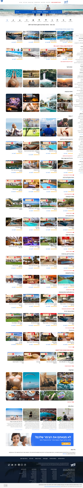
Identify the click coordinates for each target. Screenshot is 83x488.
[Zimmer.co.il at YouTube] (19, 464)
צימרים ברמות (44, 480)
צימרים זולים (34, 472)
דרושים (73, 481)
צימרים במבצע (34, 470)
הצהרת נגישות (38, 458)
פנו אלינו (64, 454)
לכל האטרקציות (70, 402)
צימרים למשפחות (37, 2)
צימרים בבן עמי (44, 476)
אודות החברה (72, 479)
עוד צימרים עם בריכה (69, 232)
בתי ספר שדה (34, 481)
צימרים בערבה (54, 475)
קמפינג (35, 479)
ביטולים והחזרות (53, 458)
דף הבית (73, 478)
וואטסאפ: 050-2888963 (71, 473)
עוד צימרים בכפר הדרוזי (69, 327)
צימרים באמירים (44, 470)
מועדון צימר (73, 480)
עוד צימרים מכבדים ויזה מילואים (68, 156)
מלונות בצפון (24, 476)
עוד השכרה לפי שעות (69, 251)
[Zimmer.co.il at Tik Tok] (9, 464)
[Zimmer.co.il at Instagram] (22, 464)
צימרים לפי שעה (33, 478)
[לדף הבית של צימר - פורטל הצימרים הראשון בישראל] (73, 464)
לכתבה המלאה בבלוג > (18, 429)
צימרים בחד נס (44, 472)
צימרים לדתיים (34, 474)
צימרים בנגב (55, 474)
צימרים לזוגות (43, 2)
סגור (5, 485)
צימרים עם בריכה (33, 482)
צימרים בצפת (44, 478)
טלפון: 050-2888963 (71, 472)
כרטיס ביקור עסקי (23, 458)
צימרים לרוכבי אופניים (32, 480)
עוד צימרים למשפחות (69, 289)
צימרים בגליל (54, 479)
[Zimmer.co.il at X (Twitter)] (12, 464)
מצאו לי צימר (25, 2)
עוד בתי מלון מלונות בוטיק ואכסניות (67, 308)
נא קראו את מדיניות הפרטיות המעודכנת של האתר (52, 486)
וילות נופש (24, 470)
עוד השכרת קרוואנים (69, 213)
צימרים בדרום (54, 473)
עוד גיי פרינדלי (70, 347)
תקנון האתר (45, 458)
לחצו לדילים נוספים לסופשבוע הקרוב (67, 61)
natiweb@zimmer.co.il (70, 476)
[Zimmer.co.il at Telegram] (15, 464)
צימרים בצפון (48, 2)
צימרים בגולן (55, 478)
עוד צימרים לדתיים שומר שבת (68, 175)
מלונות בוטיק (24, 475)
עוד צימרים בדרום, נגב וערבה (68, 270)
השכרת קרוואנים (30, 2)
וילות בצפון (24, 472)
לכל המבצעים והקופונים (69, 366)
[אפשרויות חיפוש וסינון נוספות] (41, 17)
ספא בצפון (24, 474)
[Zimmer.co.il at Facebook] (25, 464)
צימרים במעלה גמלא (43, 482)
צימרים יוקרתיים (33, 473)
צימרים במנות (44, 481)
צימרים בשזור (44, 473)
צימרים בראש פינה (44, 479)
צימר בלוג (31, 458)
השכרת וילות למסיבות (22, 473)
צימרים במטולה (44, 475)
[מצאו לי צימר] (40, 439)
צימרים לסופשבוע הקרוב (56, 2)
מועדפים (20, 2)
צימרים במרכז (54, 472)
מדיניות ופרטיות (61, 458)
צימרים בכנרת (54, 476)
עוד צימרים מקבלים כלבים (69, 194)
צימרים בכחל (44, 474)
